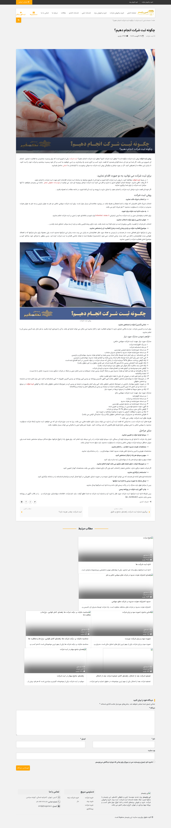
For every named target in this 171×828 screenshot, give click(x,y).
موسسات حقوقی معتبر (52, 182)
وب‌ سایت (151, 750)
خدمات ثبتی (86, 13)
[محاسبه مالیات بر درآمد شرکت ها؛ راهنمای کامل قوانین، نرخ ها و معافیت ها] (66, 613)
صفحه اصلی (131, 13)
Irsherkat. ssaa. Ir (102, 215)
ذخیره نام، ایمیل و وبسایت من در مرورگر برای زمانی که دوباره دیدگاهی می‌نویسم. (124, 762)
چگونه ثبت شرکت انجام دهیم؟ (134, 30)
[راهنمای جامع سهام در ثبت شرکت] (73, 649)
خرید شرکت (89, 797)
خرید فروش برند (133, 2)
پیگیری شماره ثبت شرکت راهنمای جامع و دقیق (129, 511)
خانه (153, 20)
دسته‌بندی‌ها (33, 15)
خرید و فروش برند (100, 13)
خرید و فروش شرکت (147, 2)
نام (153, 739)
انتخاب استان (23, 2)
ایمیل (83, 739)
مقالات (63, 13)
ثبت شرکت (138, 20)
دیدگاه (152, 708)
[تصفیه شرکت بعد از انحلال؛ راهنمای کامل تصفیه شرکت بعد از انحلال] (128, 660)
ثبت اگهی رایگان (21, 15)
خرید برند (90, 801)
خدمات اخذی (74, 13)
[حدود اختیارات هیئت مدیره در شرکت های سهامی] (129, 575)
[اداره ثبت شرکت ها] (148, 538)
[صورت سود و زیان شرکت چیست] (137, 612)
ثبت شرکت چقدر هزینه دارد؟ (70, 511)
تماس (65, 165)
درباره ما (55, 13)
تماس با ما (45, 13)
